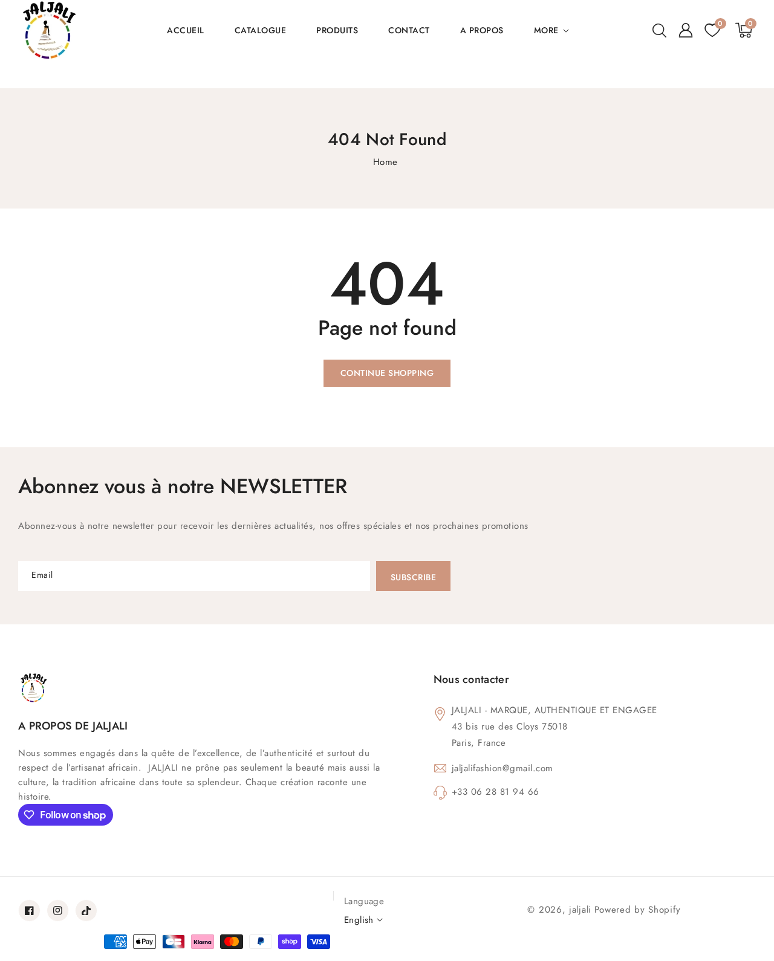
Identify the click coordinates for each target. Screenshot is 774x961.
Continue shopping (387, 373)
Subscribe (414, 577)
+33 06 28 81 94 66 (495, 791)
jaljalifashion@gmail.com (502, 768)
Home (385, 162)
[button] (659, 30)
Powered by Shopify (637, 909)
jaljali (580, 909)
